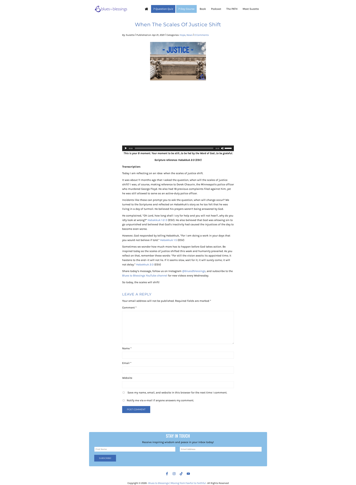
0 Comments (201, 35)
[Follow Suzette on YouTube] (189, 474)
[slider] (228, 148)
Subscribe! (105, 458)
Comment (129, 307)
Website (127, 377)
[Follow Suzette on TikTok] (182, 474)
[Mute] (222, 148)
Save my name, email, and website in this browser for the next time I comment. (177, 392)
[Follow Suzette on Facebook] (167, 474)
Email (126, 363)
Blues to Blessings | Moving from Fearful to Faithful (177, 483)
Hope (182, 35)
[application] (178, 148)
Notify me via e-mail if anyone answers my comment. (160, 400)
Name (127, 348)
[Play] (125, 148)
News (190, 35)
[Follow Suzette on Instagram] (175, 474)
